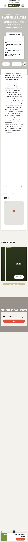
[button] (6, 186)
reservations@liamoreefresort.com (13, 50)
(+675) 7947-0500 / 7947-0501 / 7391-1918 (13, 45)
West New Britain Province (13, 77)
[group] (14, 264)
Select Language (15, 3)
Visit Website (17, 64)
